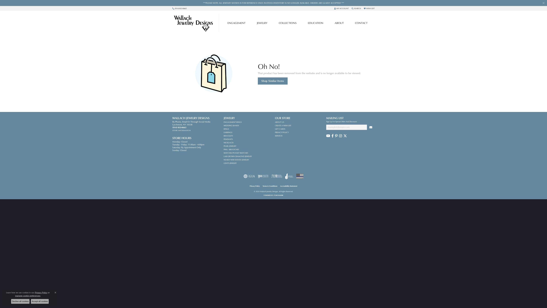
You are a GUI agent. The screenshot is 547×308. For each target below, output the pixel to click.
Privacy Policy (282, 132)
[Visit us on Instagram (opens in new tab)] (340, 136)
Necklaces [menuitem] (228, 142)
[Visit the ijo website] (263, 176)
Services (278, 135)
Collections (288, 23)
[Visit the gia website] (249, 176)
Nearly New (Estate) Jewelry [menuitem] (236, 159)
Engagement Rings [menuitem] (233, 122)
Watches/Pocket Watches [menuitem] (236, 153)
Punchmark (278, 195)
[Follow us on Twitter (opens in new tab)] (345, 136)
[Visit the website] (299, 176)
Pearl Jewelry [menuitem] (230, 146)
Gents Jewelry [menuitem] (230, 163)
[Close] (543, 3)
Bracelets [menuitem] (228, 135)
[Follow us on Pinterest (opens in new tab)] (336, 136)
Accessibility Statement (288, 186)
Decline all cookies (20, 301)
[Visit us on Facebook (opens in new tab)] (332, 136)
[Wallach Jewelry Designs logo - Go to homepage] (196, 23)
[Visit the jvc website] (276, 176)
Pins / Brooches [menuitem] (231, 149)
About (339, 23)
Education (315, 23)
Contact (361, 23)
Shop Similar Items (272, 81)
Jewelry (262, 23)
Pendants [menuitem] (228, 139)
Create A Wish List (283, 125)
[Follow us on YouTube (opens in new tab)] (328, 136)
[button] (341, 8)
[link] (179, 8)
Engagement (236, 23)
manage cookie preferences (27, 296)
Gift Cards (280, 129)
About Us (279, 122)
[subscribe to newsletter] (371, 127)
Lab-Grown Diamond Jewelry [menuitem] (238, 156)
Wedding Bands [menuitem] (231, 125)
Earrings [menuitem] (228, 132)
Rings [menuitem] (226, 129)
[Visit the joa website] (289, 176)
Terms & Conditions (270, 186)
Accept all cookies (40, 301)
